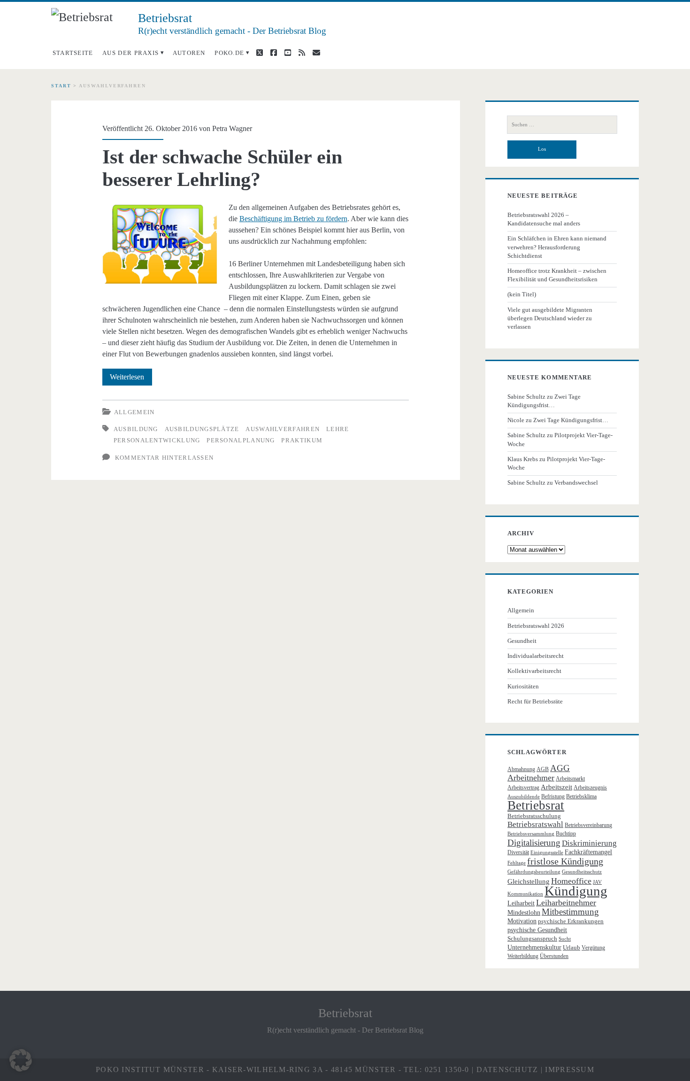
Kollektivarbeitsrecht (534, 670)
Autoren (189, 52)
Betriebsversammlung (530, 833)
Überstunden (554, 956)
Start (61, 85)
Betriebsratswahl (535, 824)
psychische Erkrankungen (571, 921)
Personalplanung (241, 440)
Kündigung (575, 890)
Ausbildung (136, 428)
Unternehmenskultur (534, 947)
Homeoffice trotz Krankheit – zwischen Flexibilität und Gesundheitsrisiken (556, 275)
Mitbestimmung (570, 912)
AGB (543, 769)
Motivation (522, 921)
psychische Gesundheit (537, 930)
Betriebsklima (581, 796)
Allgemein (134, 412)
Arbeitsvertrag (523, 787)
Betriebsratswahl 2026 (535, 625)
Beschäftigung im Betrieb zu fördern (293, 219)
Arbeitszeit (556, 787)
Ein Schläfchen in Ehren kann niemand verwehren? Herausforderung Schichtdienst (556, 247)
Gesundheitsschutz (582, 871)
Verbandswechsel (576, 482)
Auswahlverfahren (282, 428)
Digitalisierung (533, 843)
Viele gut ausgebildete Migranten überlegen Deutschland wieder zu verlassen (549, 318)
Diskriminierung (589, 843)
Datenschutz (507, 1069)
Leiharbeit (521, 903)
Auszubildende (523, 796)
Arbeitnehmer (530, 777)
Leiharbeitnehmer (566, 902)
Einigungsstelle (546, 852)
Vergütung (593, 947)
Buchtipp (566, 833)
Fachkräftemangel (588, 852)
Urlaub (571, 947)
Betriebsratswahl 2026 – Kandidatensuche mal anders (543, 219)
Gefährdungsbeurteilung (533, 871)
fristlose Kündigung (565, 861)
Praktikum (301, 440)
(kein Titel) (521, 294)
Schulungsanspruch (532, 938)
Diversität (518, 852)
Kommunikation (525, 893)
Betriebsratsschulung (534, 815)
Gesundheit (522, 640)
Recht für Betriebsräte (535, 701)
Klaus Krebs (522, 459)
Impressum (569, 1069)
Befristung (553, 796)
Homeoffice (571, 881)
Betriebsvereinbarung (588, 825)
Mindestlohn (523, 912)
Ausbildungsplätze (202, 428)
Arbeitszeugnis (590, 787)
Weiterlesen (131, 379)
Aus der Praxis (130, 52)
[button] (20, 1060)
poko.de (229, 52)
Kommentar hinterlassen (164, 457)
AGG (560, 768)
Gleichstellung (528, 881)
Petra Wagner (232, 128)
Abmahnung (521, 769)
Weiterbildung (522, 956)
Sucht (565, 939)
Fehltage (516, 862)
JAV (597, 882)
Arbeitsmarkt (570, 778)
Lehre (337, 428)
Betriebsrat (535, 805)
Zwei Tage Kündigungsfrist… (570, 420)
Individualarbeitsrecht (535, 655)
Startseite (73, 52)
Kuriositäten (523, 686)
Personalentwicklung (157, 440)
